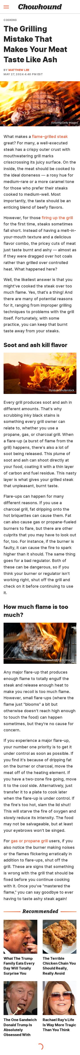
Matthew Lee (18, 70)
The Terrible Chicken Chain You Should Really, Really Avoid (59, 966)
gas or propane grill (29, 841)
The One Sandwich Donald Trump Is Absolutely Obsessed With (20, 1027)
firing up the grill (57, 217)
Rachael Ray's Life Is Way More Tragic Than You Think (59, 1025)
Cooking (10, 20)
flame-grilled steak (50, 136)
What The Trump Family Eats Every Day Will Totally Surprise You (19, 966)
